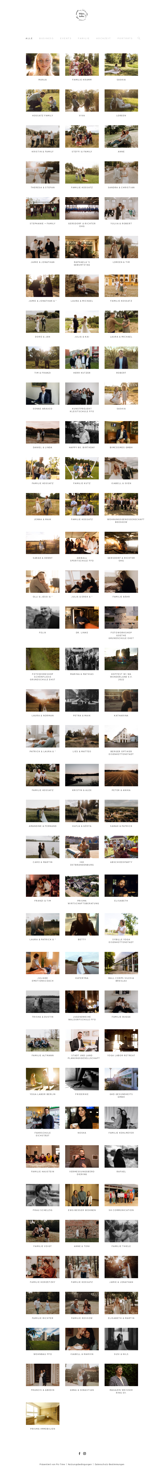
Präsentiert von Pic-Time (52, 1464)
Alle (29, 38)
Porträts (125, 38)
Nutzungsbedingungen (80, 1464)
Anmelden (34, 58)
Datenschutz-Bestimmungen (109, 1464)
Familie (84, 38)
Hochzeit (103, 38)
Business (46, 38)
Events (66, 38)
